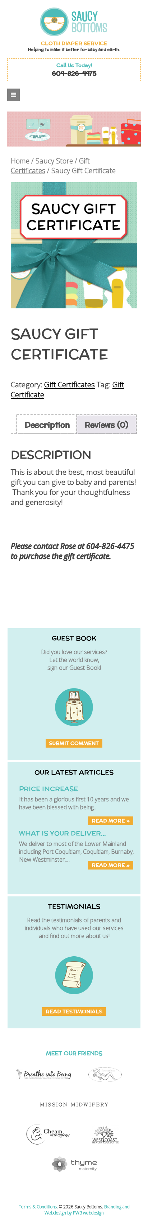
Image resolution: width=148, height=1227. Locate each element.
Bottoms (89, 22)
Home (20, 161)
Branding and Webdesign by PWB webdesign (87, 1210)
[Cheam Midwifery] (48, 1145)
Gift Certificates (69, 384)
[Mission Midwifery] (74, 1115)
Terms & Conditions (38, 1207)
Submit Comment (74, 743)
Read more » (111, 820)
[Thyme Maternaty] (74, 1175)
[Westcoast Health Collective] (105, 1145)
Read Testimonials (74, 1011)
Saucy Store (54, 161)
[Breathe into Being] (43, 1086)
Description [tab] (47, 424)
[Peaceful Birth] (105, 1086)
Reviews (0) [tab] (106, 424)
